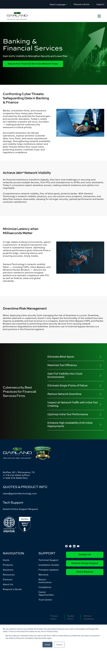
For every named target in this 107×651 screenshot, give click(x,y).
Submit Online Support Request (20, 509)
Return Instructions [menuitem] (45, 581)
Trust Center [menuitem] (45, 599)
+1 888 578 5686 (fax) (15, 477)
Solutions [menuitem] (8, 569)
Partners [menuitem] (7, 579)
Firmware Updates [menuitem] (48, 569)
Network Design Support (84, 563)
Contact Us (85, 555)
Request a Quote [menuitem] (12, 589)
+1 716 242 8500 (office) (16, 475)
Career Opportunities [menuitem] (46, 593)
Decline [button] (59, 644)
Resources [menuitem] (9, 574)
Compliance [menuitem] (44, 587)
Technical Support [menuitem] (48, 560)
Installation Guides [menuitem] (48, 564)
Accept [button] (47, 644)
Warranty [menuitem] (43, 574)
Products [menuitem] (8, 564)
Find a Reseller (84, 572)
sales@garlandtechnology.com (20, 493)
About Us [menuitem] (8, 584)
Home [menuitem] (6, 560)
